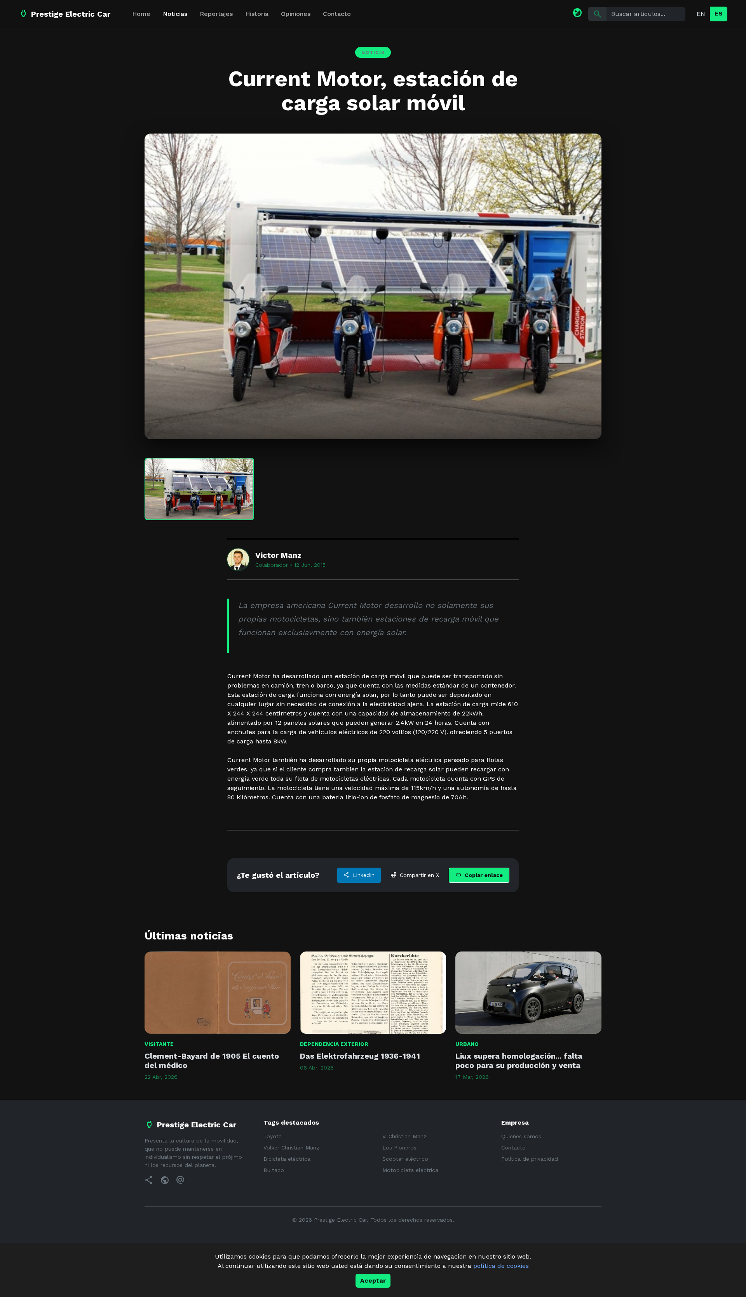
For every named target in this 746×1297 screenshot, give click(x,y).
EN (701, 13)
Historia (256, 13)
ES (719, 13)
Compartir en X (414, 875)
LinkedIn (359, 875)
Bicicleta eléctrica (286, 1159)
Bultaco (273, 1170)
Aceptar (373, 1280)
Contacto (337, 13)
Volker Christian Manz (291, 1147)
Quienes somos (521, 1136)
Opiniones (295, 13)
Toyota (272, 1136)
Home (141, 13)
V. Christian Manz (404, 1136)
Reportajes (216, 13)
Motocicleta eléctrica (410, 1170)
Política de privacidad (529, 1159)
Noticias (175, 13)
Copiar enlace (479, 875)
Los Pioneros (399, 1147)
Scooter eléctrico (405, 1159)
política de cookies (501, 1265)
